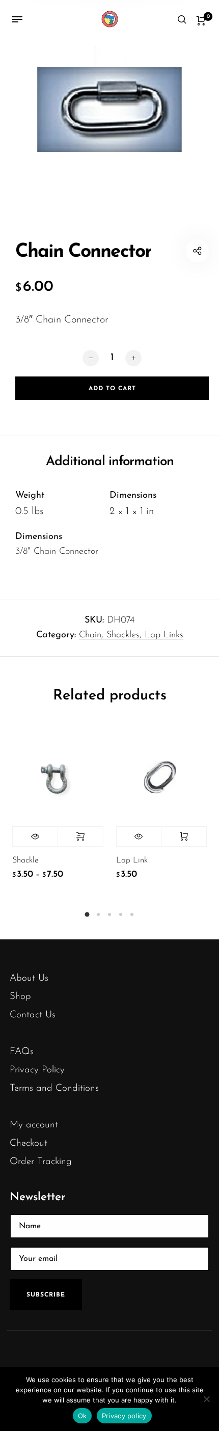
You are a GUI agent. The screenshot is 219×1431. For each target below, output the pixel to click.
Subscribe (45, 1295)
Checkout (28, 1143)
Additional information (110, 462)
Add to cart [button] (184, 836)
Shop (20, 997)
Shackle (25, 860)
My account (34, 1125)
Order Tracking (41, 1162)
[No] (206, 1399)
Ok (82, 1416)
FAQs (22, 1052)
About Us (29, 978)
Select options (80, 836)
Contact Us (33, 1015)
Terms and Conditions (54, 1088)
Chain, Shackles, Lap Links (131, 635)
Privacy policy (124, 1416)
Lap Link (132, 860)
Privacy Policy (37, 1070)
